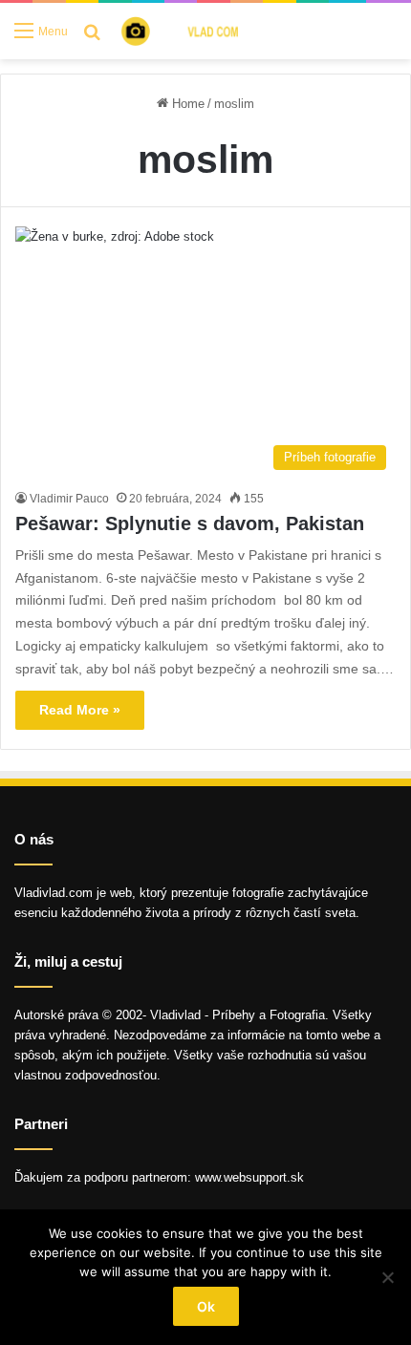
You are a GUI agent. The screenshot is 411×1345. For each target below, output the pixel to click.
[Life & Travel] (192, 31)
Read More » (79, 709)
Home (186, 103)
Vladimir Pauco (69, 498)
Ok (206, 1306)
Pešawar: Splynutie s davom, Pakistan (189, 523)
